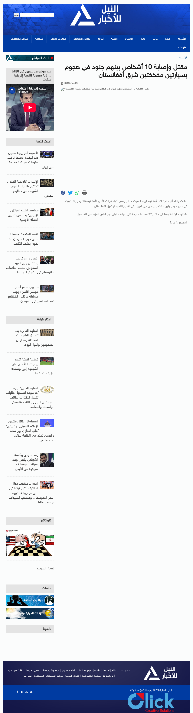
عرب (155, 39)
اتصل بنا (28, 676)
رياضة (114, 39)
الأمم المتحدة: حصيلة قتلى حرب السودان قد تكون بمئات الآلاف (23, 239)
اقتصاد (129, 39)
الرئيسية (182, 39)
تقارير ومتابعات (82, 39)
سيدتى (37, 670)
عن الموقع (108, 676)
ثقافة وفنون (68, 670)
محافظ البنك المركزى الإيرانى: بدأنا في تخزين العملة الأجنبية (23, 215)
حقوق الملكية (72, 676)
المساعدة (39, 676)
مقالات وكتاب (58, 39)
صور (10, 670)
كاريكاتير (46, 521)
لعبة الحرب (45, 568)
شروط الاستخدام (54, 676)
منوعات (182, 47)
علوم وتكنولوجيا (19, 39)
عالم (143, 39)
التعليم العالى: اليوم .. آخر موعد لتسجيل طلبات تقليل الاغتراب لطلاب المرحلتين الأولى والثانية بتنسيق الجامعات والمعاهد (30, 397)
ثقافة (100, 39)
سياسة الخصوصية (91, 676)
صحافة (39, 39)
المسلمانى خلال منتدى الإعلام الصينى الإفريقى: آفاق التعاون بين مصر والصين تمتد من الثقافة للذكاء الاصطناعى (30, 431)
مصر (167, 39)
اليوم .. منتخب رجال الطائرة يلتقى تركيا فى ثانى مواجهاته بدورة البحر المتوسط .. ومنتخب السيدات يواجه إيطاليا (31, 493)
